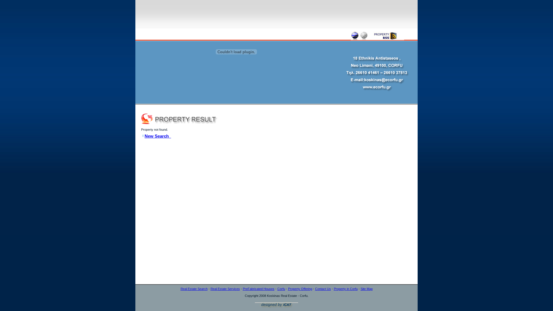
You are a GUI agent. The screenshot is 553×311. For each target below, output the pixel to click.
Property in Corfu (346, 289)
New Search (158, 136)
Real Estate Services (225, 289)
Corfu (281, 289)
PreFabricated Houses (258, 289)
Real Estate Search (194, 289)
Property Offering (300, 289)
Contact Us (323, 289)
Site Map (367, 289)
